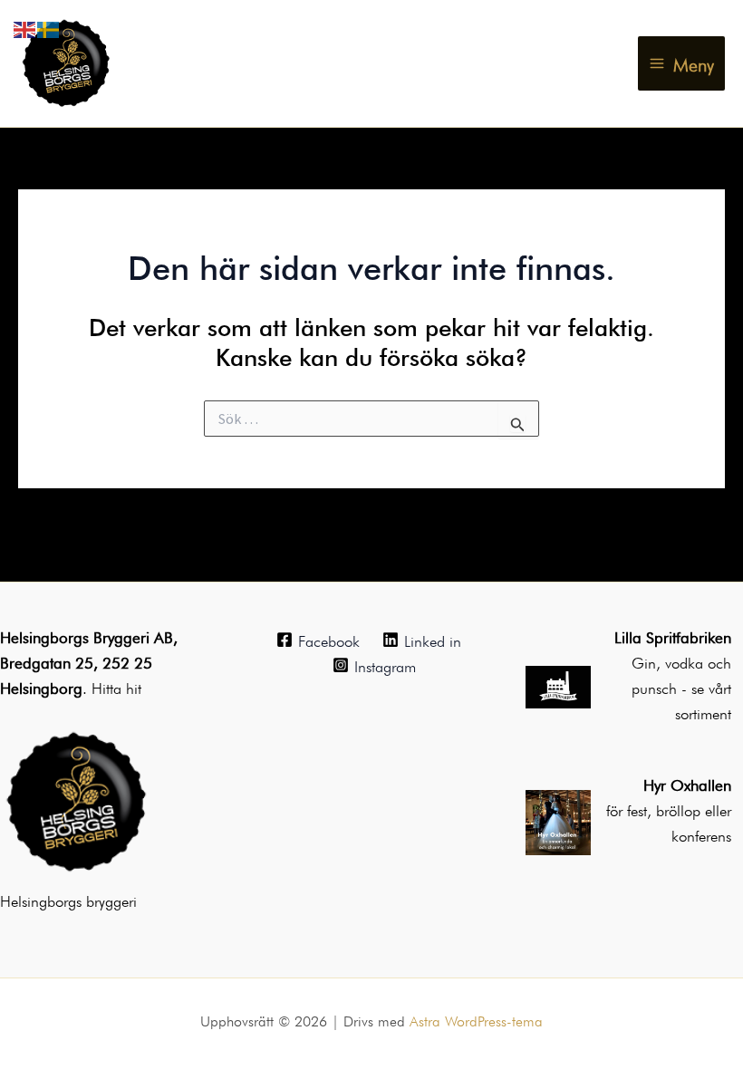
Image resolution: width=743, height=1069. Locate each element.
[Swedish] (49, 26)
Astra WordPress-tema (476, 1019)
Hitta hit (116, 686)
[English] (25, 26)
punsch (656, 686)
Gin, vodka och (681, 661)
